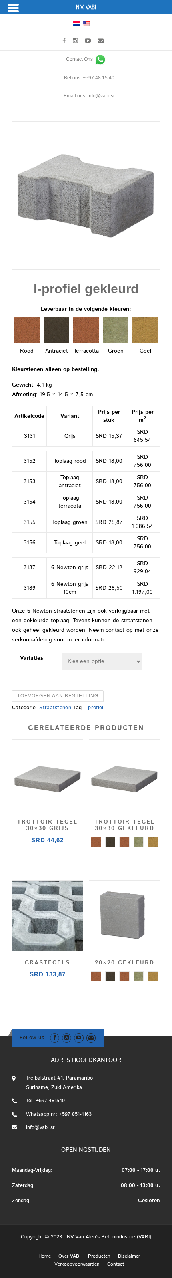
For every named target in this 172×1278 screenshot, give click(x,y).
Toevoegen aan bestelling (57, 696)
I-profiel (94, 708)
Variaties (31, 658)
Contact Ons (80, 59)
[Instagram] (75, 40)
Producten (99, 1256)
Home (44, 1256)
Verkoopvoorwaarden (77, 1264)
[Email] (101, 40)
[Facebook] (64, 40)
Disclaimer (129, 1256)
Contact (115, 1264)
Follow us (32, 1038)
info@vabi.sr (101, 96)
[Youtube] (88, 40)
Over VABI (69, 1256)
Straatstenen (55, 708)
